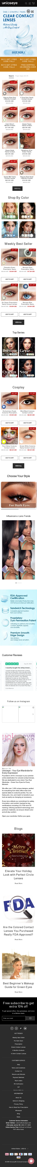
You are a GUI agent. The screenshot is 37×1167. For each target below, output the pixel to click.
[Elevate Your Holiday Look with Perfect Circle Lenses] (18, 850)
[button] (33, 714)
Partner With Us (18, 1090)
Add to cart (9, 279)
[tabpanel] (18, 32)
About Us (18, 1097)
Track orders (18, 1080)
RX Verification (18, 1084)
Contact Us (18, 1071)
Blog (18, 1113)
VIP (18, 1087)
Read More (18, 883)
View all (18, 322)
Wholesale (18, 1110)
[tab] (16, 54)
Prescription (18, 1044)
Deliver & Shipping (18, 1101)
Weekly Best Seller (19, 1037)
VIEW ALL (17, 188)
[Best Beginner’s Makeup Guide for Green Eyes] (18, 962)
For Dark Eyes (18, 1041)
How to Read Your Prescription (18, 1107)
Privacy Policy (18, 1104)
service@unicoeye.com (23, 1123)
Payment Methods (18, 1077)
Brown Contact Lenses (18, 1047)
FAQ (18, 1064)
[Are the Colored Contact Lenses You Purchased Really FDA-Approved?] (18, 906)
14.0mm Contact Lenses (18, 1053)
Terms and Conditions (18, 1068)
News (18, 1117)
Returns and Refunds (18, 1074)
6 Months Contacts (18, 1050)
